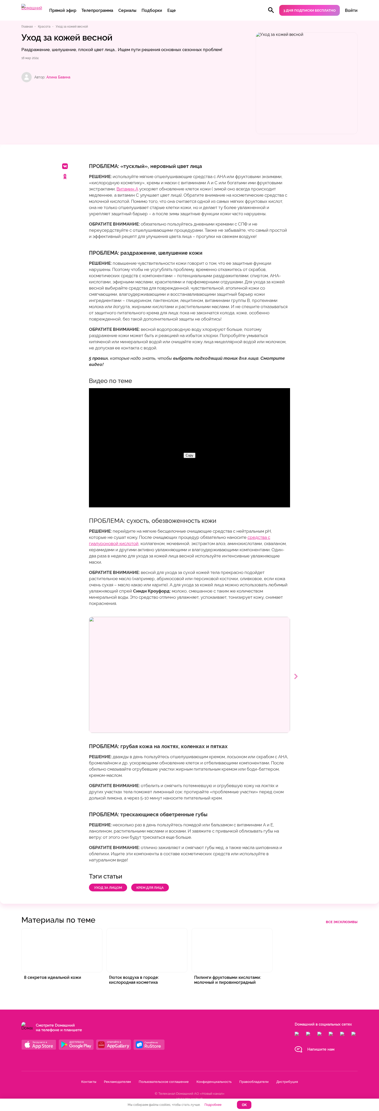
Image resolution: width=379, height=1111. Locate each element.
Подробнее (212, 1104)
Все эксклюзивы (342, 922)
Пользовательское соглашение (164, 1082)
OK (244, 1105)
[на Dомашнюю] (31, 7)
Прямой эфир (62, 10)
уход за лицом (108, 888)
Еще (171, 10)
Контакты (88, 1082)
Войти (351, 10)
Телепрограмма (97, 10)
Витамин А (127, 188)
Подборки (152, 10)
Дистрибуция (287, 1082)
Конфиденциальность (214, 1082)
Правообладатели (254, 1082)
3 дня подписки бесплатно (309, 10)
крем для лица (150, 888)
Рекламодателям (117, 1082)
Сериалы (127, 10)
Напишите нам (320, 1049)
